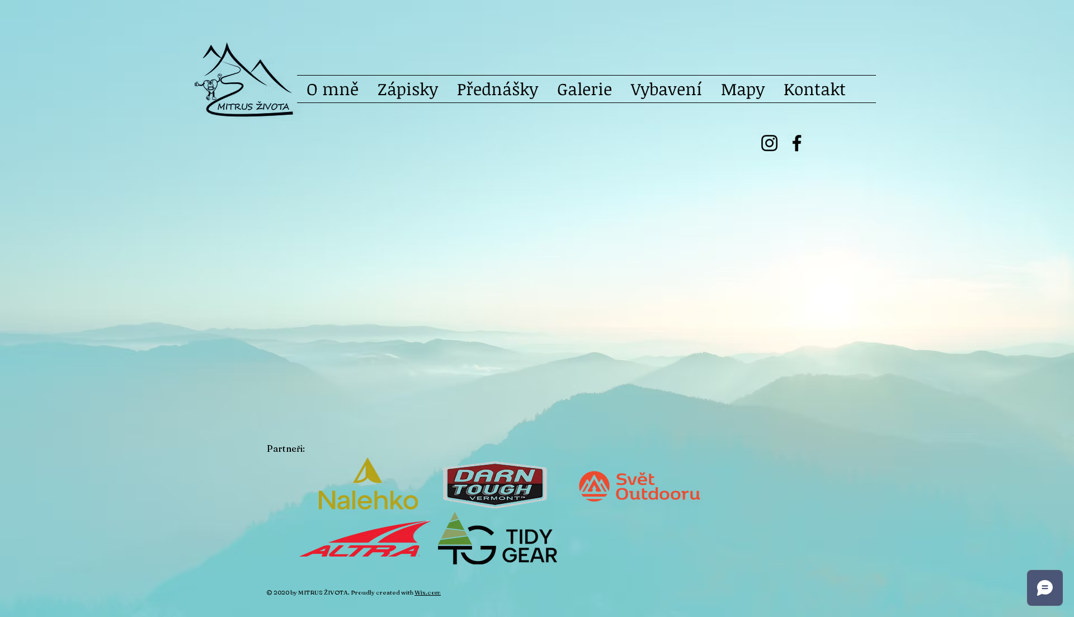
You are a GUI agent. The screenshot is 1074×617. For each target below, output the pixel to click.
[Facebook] (797, 143)
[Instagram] (769, 143)
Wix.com (427, 592)
